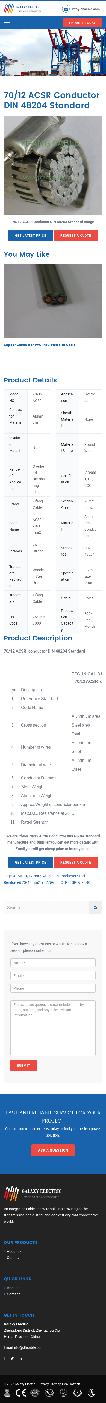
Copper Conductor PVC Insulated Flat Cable (40, 344)
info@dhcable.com (86, 8)
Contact (13, 1257)
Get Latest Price (30, 235)
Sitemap (55, 1384)
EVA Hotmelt (71, 1384)
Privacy (44, 1384)
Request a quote (75, 235)
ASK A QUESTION (53, 1150)
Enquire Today (82, 22)
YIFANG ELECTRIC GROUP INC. (66, 882)
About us (14, 1251)
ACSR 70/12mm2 (27, 875)
